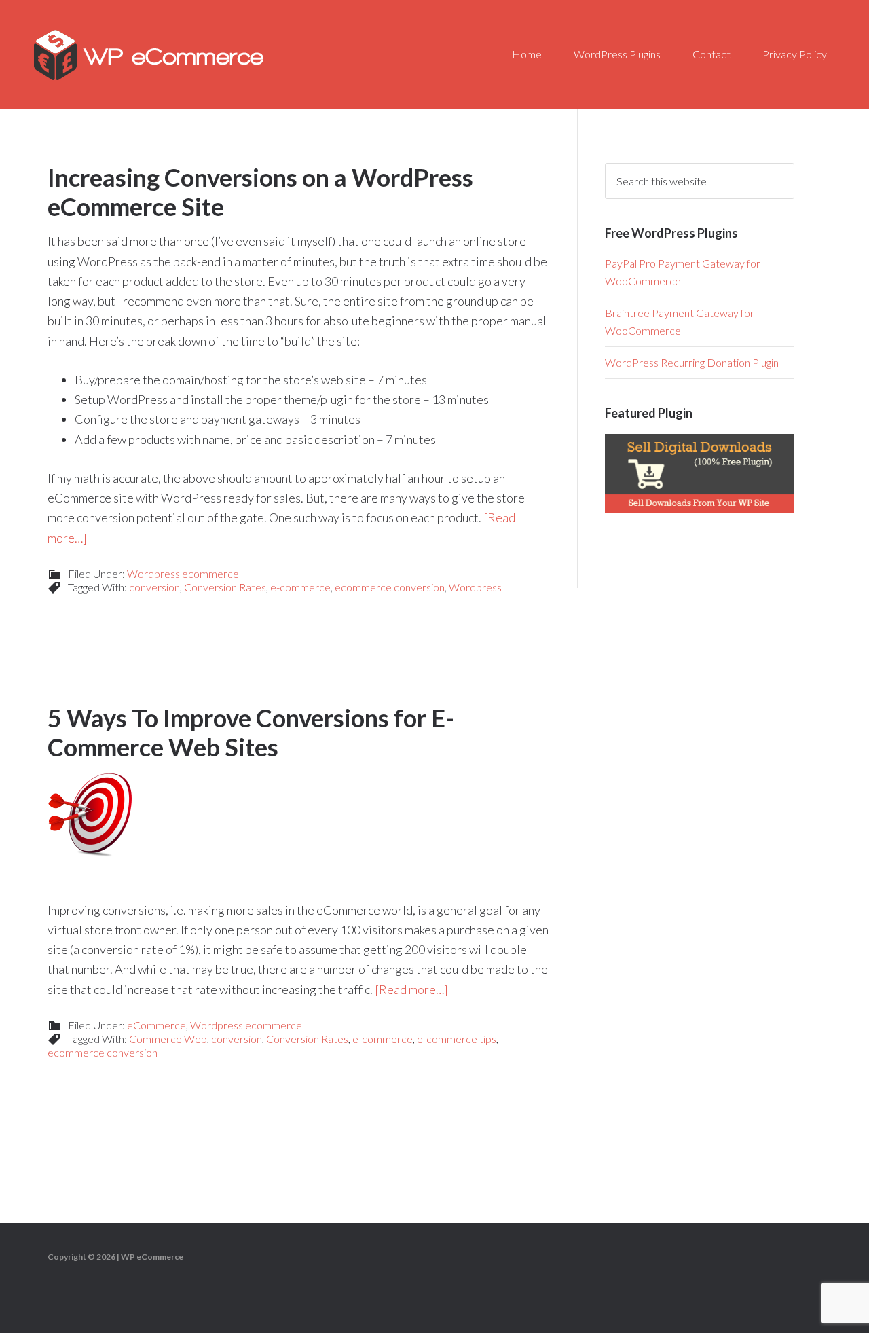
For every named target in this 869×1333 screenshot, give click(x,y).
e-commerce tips (456, 1038)
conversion (154, 587)
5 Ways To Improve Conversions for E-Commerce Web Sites (251, 732)
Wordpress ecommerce (183, 573)
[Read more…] (411, 989)
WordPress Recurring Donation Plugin (692, 362)
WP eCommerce (149, 54)
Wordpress (475, 587)
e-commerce (300, 587)
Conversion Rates (225, 587)
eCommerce (156, 1025)
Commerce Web (168, 1038)
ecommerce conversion (390, 587)
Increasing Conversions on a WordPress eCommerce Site (260, 191)
